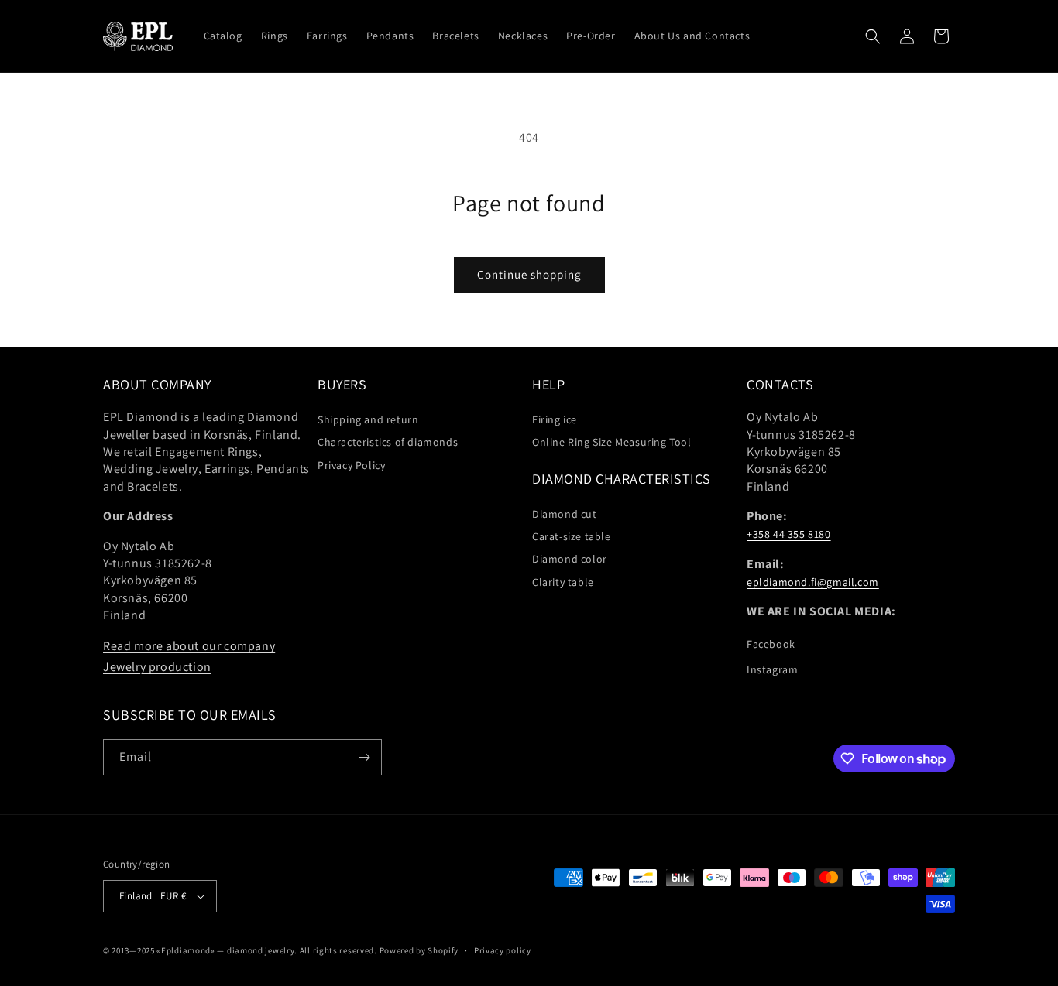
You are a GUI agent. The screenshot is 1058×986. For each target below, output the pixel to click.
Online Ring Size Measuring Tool (612, 442)
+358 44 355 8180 (789, 534)
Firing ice (554, 419)
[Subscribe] (364, 757)
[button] (873, 36)
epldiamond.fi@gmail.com (813, 582)
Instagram (772, 669)
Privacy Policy (351, 465)
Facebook (771, 644)
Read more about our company (189, 646)
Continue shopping (529, 274)
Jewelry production (157, 667)
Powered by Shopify (419, 950)
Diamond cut (564, 514)
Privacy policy (502, 950)
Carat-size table (571, 536)
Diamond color (569, 559)
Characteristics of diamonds (388, 442)
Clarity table (563, 582)
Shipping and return (368, 419)
